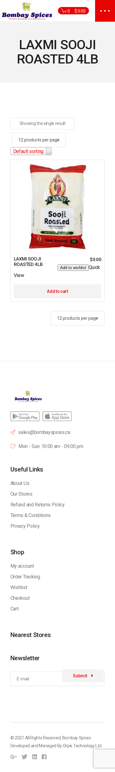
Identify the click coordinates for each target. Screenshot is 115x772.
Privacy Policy (25, 526)
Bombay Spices (76, 737)
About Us (19, 483)
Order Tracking (25, 577)
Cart (14, 609)
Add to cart (57, 291)
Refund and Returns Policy (37, 505)
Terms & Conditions (30, 515)
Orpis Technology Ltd (82, 745)
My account (22, 566)
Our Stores (21, 494)
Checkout (19, 598)
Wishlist (18, 587)
